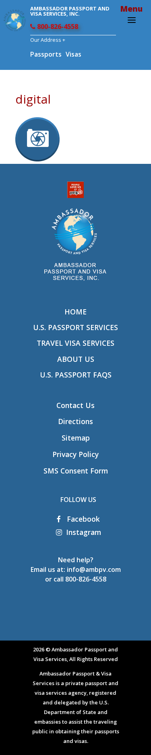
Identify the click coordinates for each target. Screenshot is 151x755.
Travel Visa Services (75, 343)
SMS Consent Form (75, 470)
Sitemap (76, 438)
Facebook (82, 519)
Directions (75, 421)
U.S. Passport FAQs (76, 375)
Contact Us (75, 405)
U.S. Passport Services (75, 327)
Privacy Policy (75, 454)
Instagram (83, 532)
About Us (75, 359)
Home (75, 311)
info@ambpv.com (94, 569)
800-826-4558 (56, 26)
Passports (46, 54)
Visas (73, 54)
